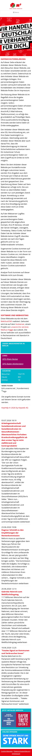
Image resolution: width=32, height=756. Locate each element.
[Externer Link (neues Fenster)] (16, 720)
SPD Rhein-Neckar (10, 359)
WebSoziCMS (6, 321)
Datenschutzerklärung (22, 751)
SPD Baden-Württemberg (12, 364)
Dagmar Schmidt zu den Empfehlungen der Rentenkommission (12, 533)
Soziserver (20, 324)
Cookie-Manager (7, 751)
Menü (16, 12)
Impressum (16, 754)
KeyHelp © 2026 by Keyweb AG (14, 407)
